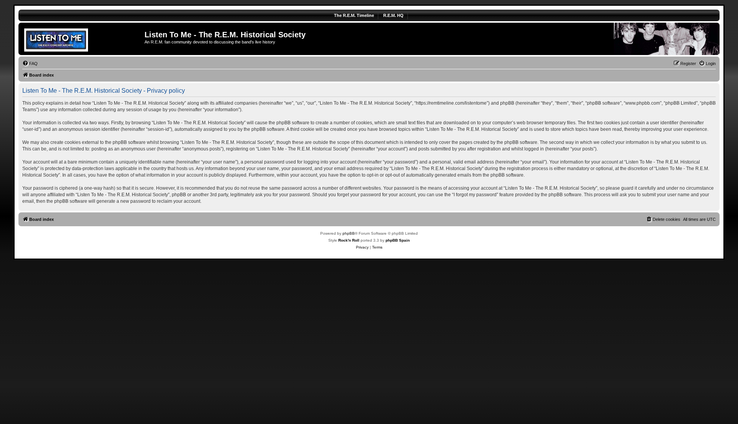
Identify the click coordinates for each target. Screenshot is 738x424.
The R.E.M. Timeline (354, 15)
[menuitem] (30, 63)
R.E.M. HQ (393, 15)
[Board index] (82, 39)
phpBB (348, 233)
